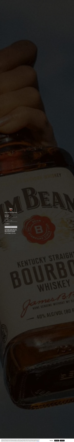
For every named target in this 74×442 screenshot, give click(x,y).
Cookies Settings (51, 440)
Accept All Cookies (62, 440)
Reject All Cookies (56, 440)
